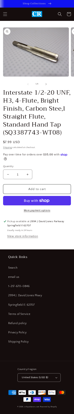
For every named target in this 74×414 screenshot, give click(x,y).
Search (13, 267)
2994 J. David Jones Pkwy (25, 295)
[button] (5, 14)
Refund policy (17, 323)
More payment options (37, 210)
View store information (22, 236)
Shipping (7, 147)
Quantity (8, 166)
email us (13, 277)
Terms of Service (19, 314)
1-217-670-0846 (19, 286)
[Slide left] (27, 84)
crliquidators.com (31, 407)
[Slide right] (46, 84)
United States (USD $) (35, 377)
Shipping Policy (18, 341)
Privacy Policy (17, 332)
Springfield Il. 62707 (21, 305)
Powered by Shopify (48, 407)
